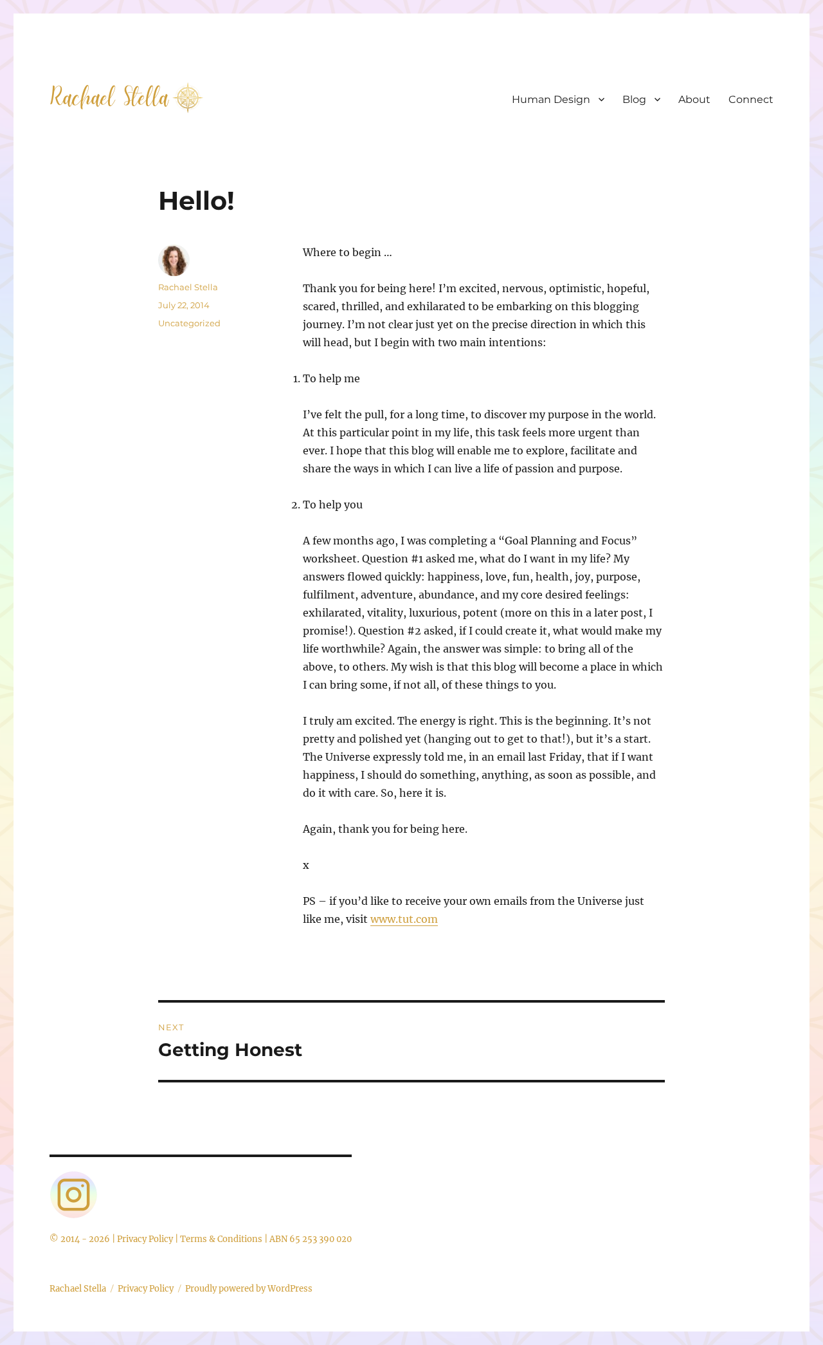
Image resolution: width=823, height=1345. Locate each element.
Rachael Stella (188, 287)
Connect (750, 99)
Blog (634, 99)
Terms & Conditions (221, 1239)
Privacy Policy (145, 1239)
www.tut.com (404, 919)
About (694, 99)
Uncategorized (189, 323)
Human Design (551, 99)
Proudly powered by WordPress (248, 1288)
